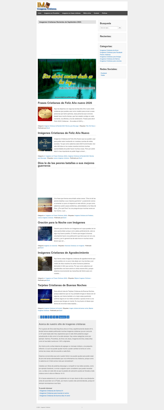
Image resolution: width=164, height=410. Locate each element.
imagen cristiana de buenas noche (78, 308)
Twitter (103, 75)
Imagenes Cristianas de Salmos (110, 59)
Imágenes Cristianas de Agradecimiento (63, 252)
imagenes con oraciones (50, 245)
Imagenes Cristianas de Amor (109, 50)
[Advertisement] (67, 41)
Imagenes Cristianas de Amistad (53, 308)
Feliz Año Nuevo (90, 126)
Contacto (96, 13)
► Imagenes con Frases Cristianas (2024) (55, 156)
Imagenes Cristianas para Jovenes (111, 61)
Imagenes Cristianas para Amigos (110, 57)
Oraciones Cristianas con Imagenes (74, 245)
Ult (68, 317)
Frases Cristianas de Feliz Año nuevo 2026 (65, 103)
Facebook (104, 73)
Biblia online (87, 13)
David (48, 128)
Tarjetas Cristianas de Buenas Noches (62, 285)
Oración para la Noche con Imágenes (61, 222)
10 (51, 317)
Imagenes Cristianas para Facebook (111, 52)
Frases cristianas (105, 54)
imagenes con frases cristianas (71, 13)
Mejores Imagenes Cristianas (83, 278)
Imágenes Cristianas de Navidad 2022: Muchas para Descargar (61, 126)
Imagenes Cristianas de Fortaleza (84, 215)
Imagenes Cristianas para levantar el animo (54, 393)
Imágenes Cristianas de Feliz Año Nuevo (63, 133)
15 (54, 317)
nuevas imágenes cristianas (61, 158)
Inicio (39, 13)
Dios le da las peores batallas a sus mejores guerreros (66, 164)
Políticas (104, 13)
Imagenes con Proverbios (51, 13)
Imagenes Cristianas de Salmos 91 (51, 391)
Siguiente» (62, 317)
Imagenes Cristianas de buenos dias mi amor (55, 395)
